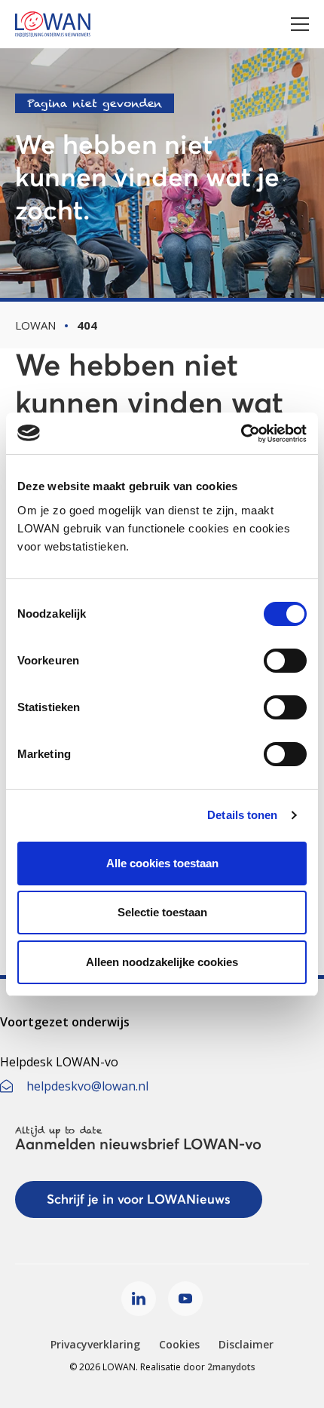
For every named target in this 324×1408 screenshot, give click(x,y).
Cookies (179, 1344)
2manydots (231, 1366)
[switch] (285, 661)
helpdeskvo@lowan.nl (87, 1086)
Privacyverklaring (95, 1344)
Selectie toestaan (162, 912)
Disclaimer (246, 1344)
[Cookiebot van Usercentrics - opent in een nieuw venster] (241, 433)
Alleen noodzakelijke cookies (162, 962)
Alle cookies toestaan (162, 863)
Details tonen (242, 814)
